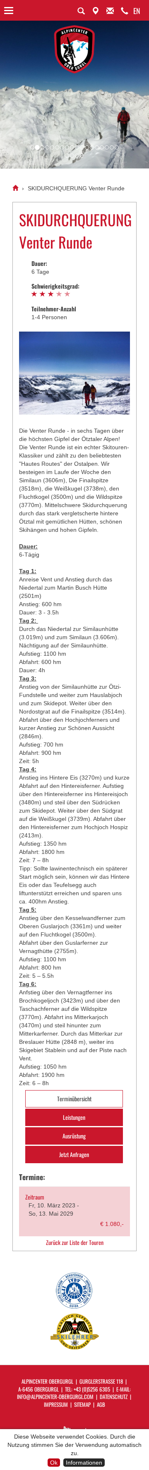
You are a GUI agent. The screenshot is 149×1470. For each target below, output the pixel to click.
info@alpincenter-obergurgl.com (55, 1396)
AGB (101, 1404)
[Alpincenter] (15, 188)
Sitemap (82, 1404)
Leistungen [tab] (74, 1117)
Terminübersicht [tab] (74, 1098)
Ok (54, 1462)
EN (136, 10)
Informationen (84, 1462)
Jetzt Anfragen (74, 1154)
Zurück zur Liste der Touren (74, 1242)
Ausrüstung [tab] (74, 1135)
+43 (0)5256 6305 (92, 1389)
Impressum (56, 1404)
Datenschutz (113, 1396)
